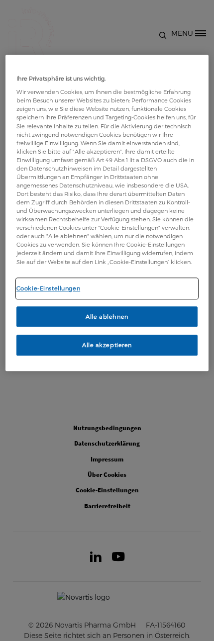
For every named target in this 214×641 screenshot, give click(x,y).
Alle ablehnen (107, 316)
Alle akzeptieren (107, 345)
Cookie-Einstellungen (48, 288)
